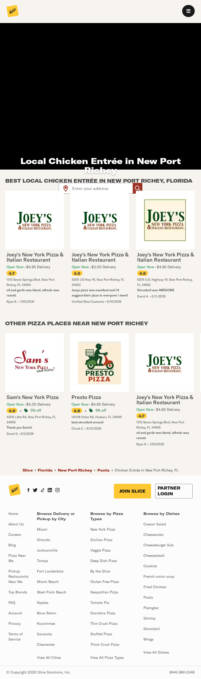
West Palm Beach (51, 592)
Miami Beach (48, 581)
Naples (42, 602)
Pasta (103, 470)
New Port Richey (75, 470)
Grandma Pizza (102, 613)
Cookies (150, 566)
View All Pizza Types (107, 657)
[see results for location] (65, 188)
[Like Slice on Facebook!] (28, 490)
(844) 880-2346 (182, 672)
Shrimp (149, 618)
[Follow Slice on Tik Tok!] (42, 490)
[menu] (188, 11)
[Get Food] (137, 188)
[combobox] (102, 188)
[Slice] (12, 11)
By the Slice (100, 571)
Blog (12, 545)
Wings (148, 639)
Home (13, 513)
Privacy (14, 623)
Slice (28, 470)
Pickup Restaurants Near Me (18, 576)
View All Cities (49, 657)
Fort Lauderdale (50, 571)
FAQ (11, 602)
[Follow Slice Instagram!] (57, 490)
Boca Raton (46, 613)
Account (15, 613)
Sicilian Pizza (101, 539)
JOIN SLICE (132, 491)
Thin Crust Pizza (104, 623)
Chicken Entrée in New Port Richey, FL (146, 470)
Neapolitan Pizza (104, 592)
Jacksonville (47, 550)
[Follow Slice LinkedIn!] (50, 490)
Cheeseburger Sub (158, 545)
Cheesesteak (154, 555)
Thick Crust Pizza (104, 644)
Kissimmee (46, 623)
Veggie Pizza (100, 550)
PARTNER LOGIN (169, 490)
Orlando (43, 539)
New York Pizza (102, 529)
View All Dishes (156, 652)
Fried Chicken (154, 587)
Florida (45, 470)
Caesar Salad (154, 524)
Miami (42, 529)
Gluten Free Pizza (104, 581)
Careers (14, 534)
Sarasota (44, 634)
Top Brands (17, 592)
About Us (16, 524)
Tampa (42, 560)
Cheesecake (153, 534)
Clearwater (46, 644)
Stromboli (151, 628)
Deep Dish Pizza (103, 560)
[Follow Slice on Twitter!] (35, 490)
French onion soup (158, 576)
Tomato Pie (99, 602)
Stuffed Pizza (101, 634)
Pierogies (151, 607)
